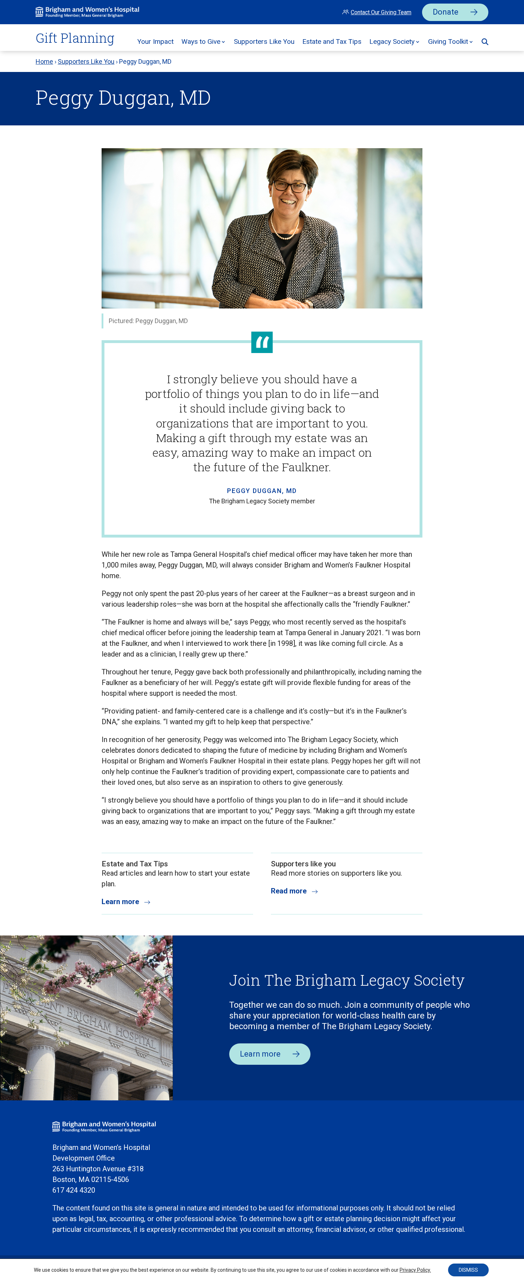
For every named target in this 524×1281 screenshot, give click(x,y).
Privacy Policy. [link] (415, 1270)
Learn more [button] (260, 1053)
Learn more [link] (120, 901)
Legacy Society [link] (392, 41)
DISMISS (468, 1270)
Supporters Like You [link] (264, 41)
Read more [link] (289, 891)
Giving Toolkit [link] (448, 41)
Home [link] (44, 61)
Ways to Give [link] (200, 41)
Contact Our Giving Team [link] (381, 12)
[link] (87, 15)
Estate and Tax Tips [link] (331, 41)
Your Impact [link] (155, 41)
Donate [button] (445, 11)
